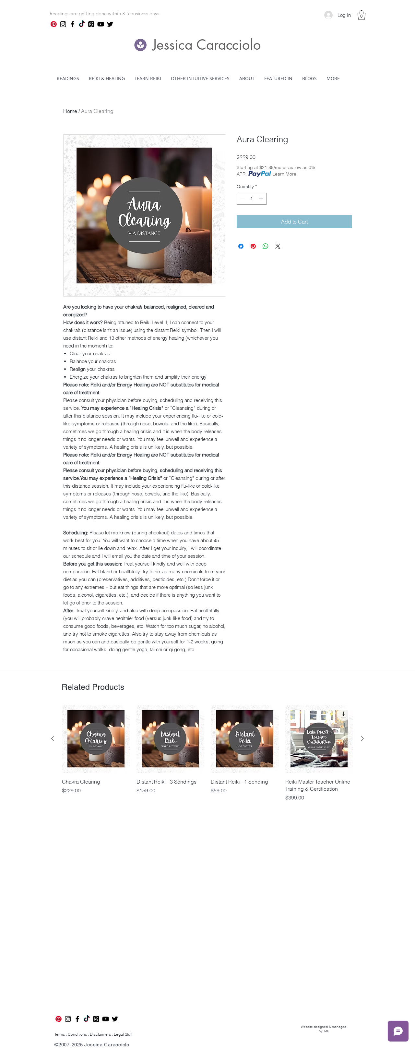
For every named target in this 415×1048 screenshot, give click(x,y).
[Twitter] (110, 24)
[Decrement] (242, 198)
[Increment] (261, 198)
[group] (207, 756)
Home (70, 111)
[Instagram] (63, 24)
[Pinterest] (54, 24)
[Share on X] (278, 246)
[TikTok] (82, 24)
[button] (361, 15)
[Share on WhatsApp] (265, 246)
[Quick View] (96, 739)
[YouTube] (101, 24)
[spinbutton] (251, 198)
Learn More (284, 174)
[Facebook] (72, 24)
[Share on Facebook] (241, 246)
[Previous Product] (52, 738)
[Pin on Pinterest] (253, 246)
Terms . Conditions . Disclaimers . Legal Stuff (93, 1034)
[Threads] (91, 24)
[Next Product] (362, 738)
